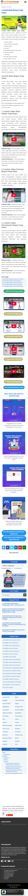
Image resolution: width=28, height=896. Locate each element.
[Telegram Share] (12, 547)
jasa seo (5, 735)
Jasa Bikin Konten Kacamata (11, 651)
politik (17, 738)
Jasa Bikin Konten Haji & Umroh (11, 640)
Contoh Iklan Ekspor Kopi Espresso (11, 281)
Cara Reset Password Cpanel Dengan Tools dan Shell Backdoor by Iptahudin (13, 624)
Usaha (17, 722)
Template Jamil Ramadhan (11, 870)
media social (19, 735)
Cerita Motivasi (19, 700)
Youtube (5, 732)
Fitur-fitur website (8, 687)
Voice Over (6, 729)
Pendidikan (18, 713)
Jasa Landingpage (8, 874)
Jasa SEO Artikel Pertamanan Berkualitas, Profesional (13, 767)
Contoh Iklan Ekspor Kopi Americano (12, 282)
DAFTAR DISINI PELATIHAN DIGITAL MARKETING (14, 533)
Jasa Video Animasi (9, 873)
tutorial (5, 744)
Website (17, 729)
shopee (17, 741)
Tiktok (17, 719)
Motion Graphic (7, 713)
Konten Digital (19, 710)
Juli (5, 760)
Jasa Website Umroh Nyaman (11, 684)
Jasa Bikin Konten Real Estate (11, 645)
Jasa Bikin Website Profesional (11, 665)
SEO (4, 719)
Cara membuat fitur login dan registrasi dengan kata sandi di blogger (12, 617)
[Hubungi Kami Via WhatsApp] (3, 893)
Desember (7, 754)
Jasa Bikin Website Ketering (11, 679)
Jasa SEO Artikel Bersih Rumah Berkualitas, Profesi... (13, 774)
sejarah (5, 741)
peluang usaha (7, 738)
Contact (6, 878)
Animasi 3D (6, 697)
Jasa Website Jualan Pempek (11, 676)
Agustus (6, 758)
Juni (6, 761)
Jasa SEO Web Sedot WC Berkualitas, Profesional (12, 764)
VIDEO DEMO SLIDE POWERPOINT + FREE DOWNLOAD (14, 538)
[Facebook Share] (8, 547)
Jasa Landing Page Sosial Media (12, 682)
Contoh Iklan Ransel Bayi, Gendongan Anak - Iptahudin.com (13, 604)
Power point (18, 716)
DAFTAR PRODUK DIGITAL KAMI (14, 387)
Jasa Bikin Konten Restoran (10, 643)
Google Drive (19, 707)
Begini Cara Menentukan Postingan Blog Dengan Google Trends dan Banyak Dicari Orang (13, 610)
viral (16, 744)
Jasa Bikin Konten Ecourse (10, 654)
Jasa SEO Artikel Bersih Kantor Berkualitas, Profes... (13, 770)
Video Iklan (18, 725)
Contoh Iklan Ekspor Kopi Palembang (12, 286)
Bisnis (16, 697)
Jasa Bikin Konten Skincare (10, 648)
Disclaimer (6, 877)
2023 (4, 756)
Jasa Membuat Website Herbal (12, 670)
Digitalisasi (6, 707)
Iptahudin (18, 885)
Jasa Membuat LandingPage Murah (13, 668)
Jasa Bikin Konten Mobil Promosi (12, 662)
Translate (18, 568)
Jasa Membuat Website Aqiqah (12, 673)
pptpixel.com (14, 887)
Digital (17, 703)
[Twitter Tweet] (4, 547)
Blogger (5, 700)
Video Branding (7, 725)
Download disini (6, 107)
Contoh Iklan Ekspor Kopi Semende (12, 284)
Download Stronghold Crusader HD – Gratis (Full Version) (14, 630)
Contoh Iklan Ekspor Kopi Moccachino (12, 279)
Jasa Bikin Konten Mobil (9, 657)
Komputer (6, 710)
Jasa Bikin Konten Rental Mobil (11, 659)
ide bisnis (17, 732)
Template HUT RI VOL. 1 (9, 871)
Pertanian (6, 716)
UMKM (4, 722)
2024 (4, 752)
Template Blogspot (8, 876)
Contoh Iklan (6, 703)
